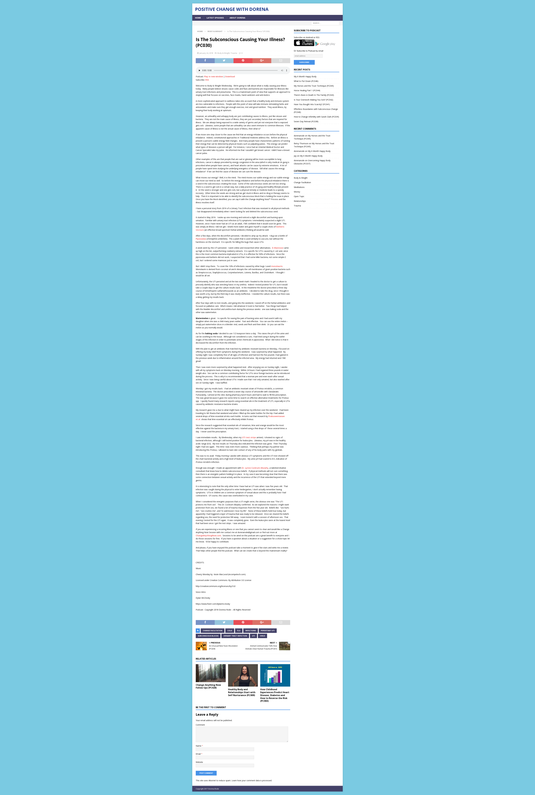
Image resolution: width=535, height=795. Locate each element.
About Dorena (237, 17)
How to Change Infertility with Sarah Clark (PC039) (316, 116)
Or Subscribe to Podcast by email (308, 51)
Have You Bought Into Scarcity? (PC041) (312, 104)
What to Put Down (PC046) (306, 81)
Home (198, 17)
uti (253, 636)
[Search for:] (325, 23)
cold (229, 630)
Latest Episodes (215, 17)
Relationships (300, 201)
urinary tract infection (235, 636)
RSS (207, 79)
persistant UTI (268, 630)
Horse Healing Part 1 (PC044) (307, 90)
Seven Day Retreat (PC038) (306, 121)
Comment (200, 724)
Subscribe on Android (303, 37)
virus (262, 636)
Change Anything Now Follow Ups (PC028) (208, 686)
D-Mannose (277, 247)
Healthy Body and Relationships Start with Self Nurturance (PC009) (241, 692)
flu (238, 630)
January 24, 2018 (206, 53)
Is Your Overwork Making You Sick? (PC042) (313, 99)
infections (250, 630)
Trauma (234, 53)
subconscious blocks (208, 636)
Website (199, 762)
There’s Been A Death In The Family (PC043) (314, 95)
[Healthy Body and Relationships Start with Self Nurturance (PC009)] (243, 675)
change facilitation (212, 630)
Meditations (299, 187)
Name (199, 745)
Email (198, 754)
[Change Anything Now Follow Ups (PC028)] (211, 673)
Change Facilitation (302, 182)
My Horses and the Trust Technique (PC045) (314, 85)
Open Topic (299, 196)
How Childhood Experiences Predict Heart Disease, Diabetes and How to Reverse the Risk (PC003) (274, 695)
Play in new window (213, 76)
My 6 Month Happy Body (305, 76)
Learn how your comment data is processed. (252, 780)
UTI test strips (249, 437)
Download (230, 76)
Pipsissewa (201, 238)
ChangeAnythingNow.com (208, 535)
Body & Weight (223, 53)
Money (297, 191)
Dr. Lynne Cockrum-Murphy (255, 468)
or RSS (316, 37)
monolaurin (277, 266)
